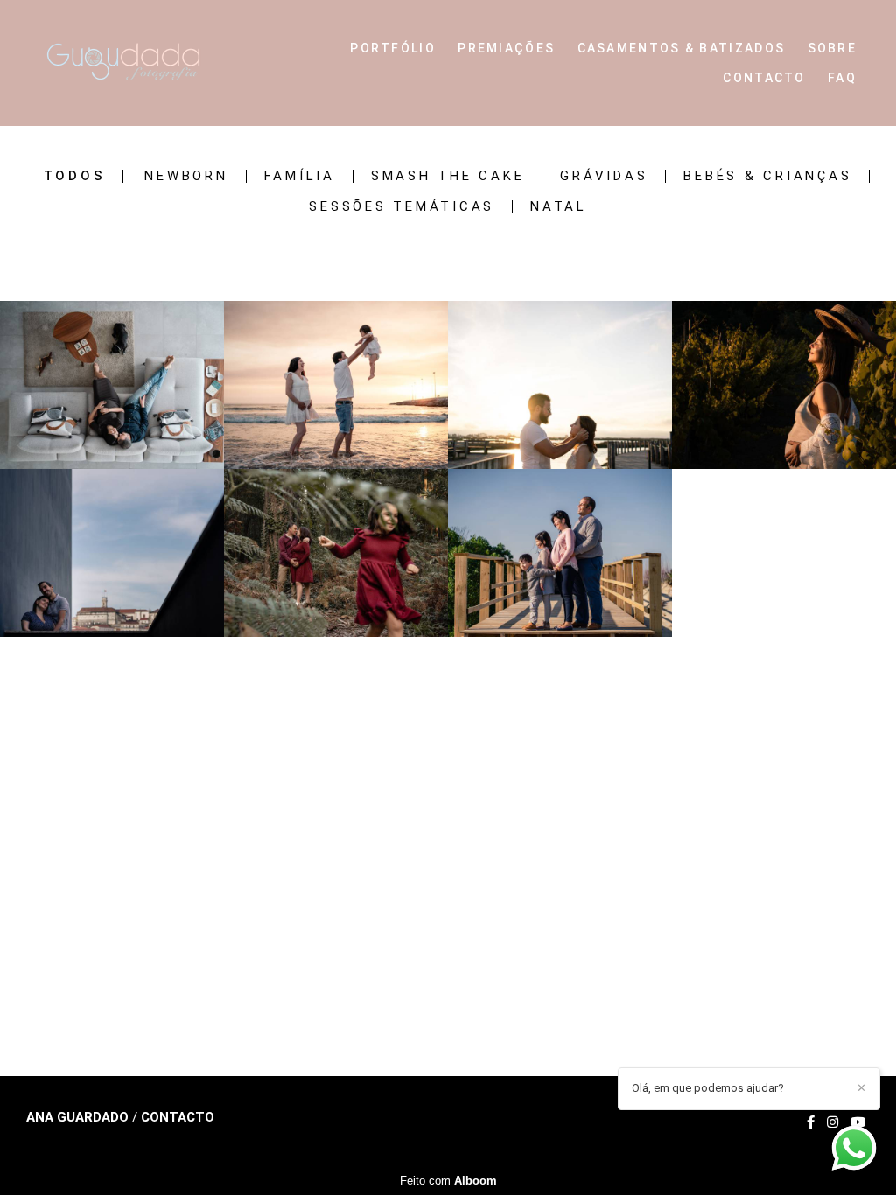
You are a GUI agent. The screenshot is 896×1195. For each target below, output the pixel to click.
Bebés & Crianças (767, 176)
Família (299, 176)
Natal (558, 206)
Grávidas (604, 176)
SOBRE (833, 48)
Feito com (448, 1180)
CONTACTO (764, 78)
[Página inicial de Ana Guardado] (146, 63)
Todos (75, 176)
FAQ (842, 78)
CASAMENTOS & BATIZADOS (682, 48)
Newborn (186, 176)
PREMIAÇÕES (506, 48)
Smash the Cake (448, 176)
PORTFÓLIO (393, 48)
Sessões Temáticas (401, 206)
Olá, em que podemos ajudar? (708, 1087)
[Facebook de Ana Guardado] (811, 1122)
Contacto (177, 1117)
